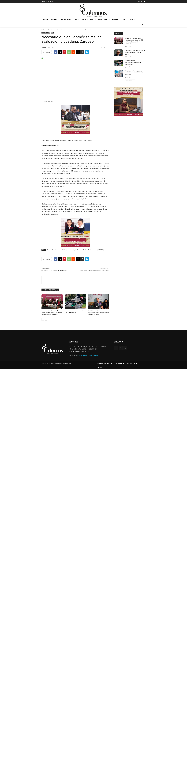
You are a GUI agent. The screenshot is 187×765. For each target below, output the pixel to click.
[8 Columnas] (93, 11)
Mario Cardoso (92, 250)
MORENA (100, 250)
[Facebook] (136, 1)
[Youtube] (144, 1)
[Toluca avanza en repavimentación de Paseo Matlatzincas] (75, 301)
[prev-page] (42, 319)
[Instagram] (139, 1)
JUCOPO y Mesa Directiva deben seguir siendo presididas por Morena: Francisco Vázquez (98, 312)
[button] (143, 24)
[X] (142, 1)
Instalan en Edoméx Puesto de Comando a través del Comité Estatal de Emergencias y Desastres (51, 312)
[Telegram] (87, 52)
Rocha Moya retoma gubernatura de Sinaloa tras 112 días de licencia (135, 52)
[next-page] (46, 319)
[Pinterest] (64, 52)
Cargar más (129, 81)
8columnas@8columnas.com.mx (87, 355)
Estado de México (50, 30)
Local (52, 32)
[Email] (78, 52)
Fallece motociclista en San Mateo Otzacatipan (94, 271)
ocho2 (44, 47)
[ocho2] (49, 280)
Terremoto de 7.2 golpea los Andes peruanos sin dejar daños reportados (134, 73)
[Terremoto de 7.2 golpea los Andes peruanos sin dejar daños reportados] (118, 73)
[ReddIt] (73, 52)
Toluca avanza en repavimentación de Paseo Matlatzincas (133, 62)
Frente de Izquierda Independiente (77, 250)
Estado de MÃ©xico (61, 250)
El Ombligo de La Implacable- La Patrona (54, 271)
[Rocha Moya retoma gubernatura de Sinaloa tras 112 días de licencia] (118, 52)
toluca (106, 250)
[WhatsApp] (69, 52)
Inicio (42, 30)
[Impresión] (82, 52)
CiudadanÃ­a (50, 250)
